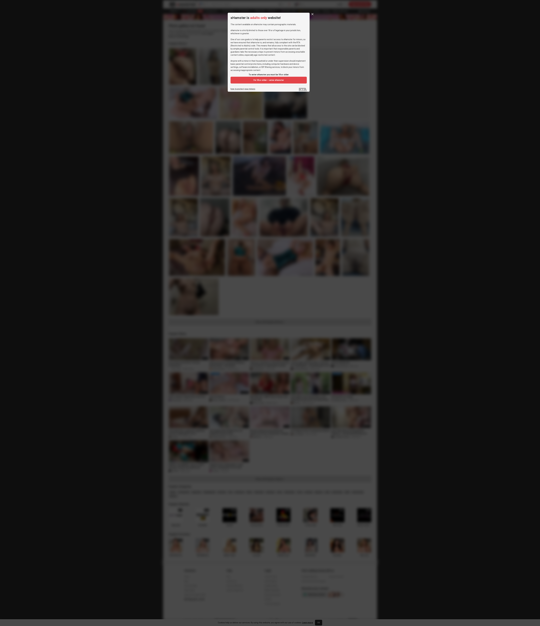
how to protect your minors (243, 89)
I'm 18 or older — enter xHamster (268, 80)
